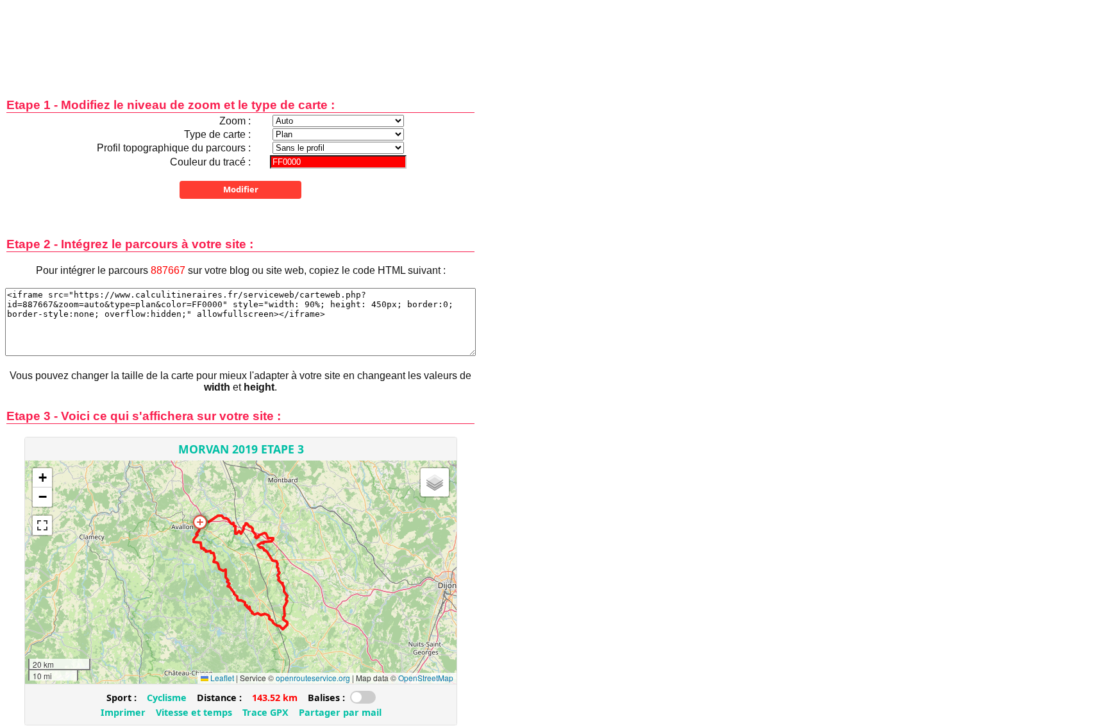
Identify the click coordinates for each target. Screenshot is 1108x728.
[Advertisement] (240, 40)
